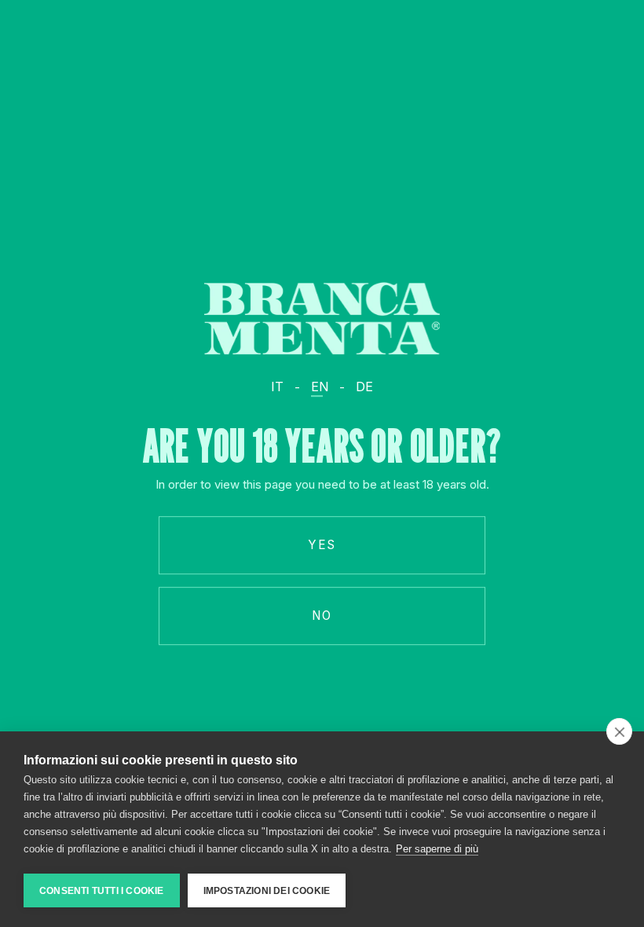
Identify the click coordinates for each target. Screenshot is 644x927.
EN (319, 386)
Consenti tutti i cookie (101, 890)
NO (322, 615)
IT (277, 386)
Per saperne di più (437, 849)
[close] (619, 731)
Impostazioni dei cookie (267, 890)
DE (364, 386)
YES (322, 544)
